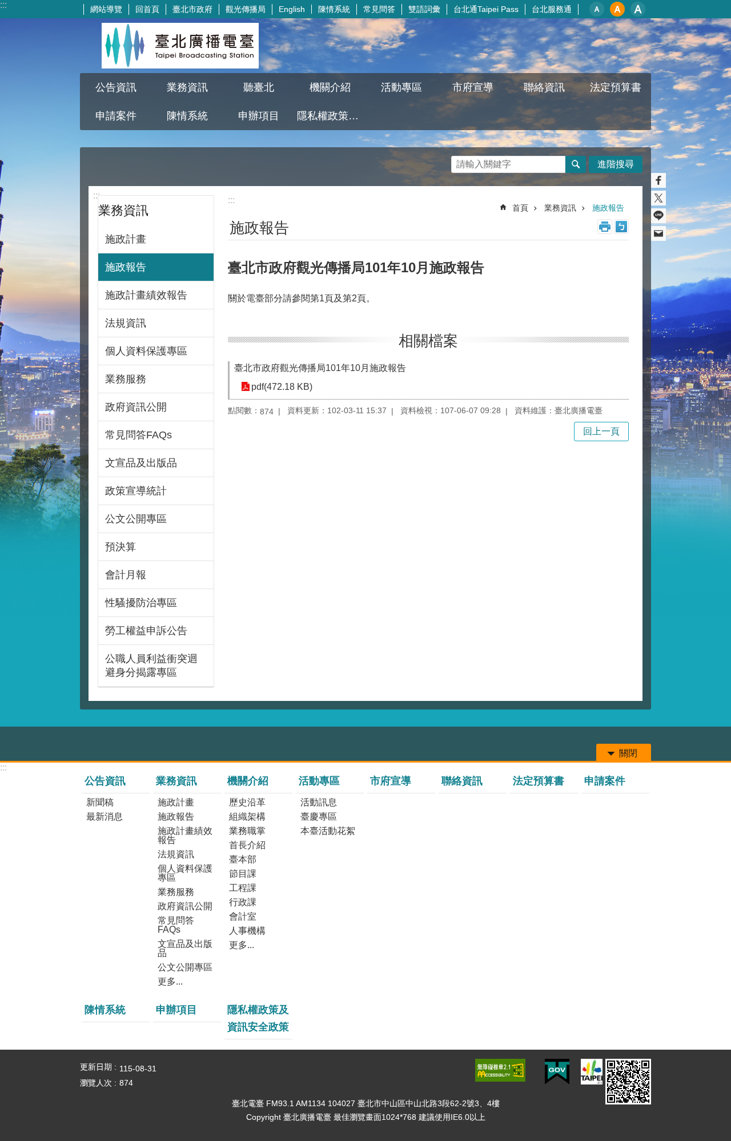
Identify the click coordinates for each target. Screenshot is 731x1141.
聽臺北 (258, 87)
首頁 (520, 207)
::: (3, 5)
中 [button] (617, 9)
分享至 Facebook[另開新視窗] (658, 180)
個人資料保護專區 (146, 351)
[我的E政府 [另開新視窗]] (557, 1072)
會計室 (242, 916)
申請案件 (115, 116)
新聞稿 (100, 802)
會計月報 (125, 574)
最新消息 (104, 816)
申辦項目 (258, 116)
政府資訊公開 (136, 407)
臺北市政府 (192, 9)
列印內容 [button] (604, 226)
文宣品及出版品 (141, 463)
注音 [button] (621, 226)
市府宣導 (472, 87)
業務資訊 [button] (187, 87)
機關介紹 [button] (330, 87)
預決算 (120, 547)
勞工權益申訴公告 (146, 630)
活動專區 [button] (401, 87)
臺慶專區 (318, 816)
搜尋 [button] (575, 164)
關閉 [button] (628, 753)
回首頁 (147, 9)
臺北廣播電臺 (180, 45)
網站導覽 (106, 9)
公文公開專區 (136, 519)
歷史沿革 (247, 802)
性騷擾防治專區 (141, 602)
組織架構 (247, 816)
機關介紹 (247, 781)
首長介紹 (247, 845)
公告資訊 (105, 781)
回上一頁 (601, 431)
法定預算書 (615, 87)
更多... (170, 981)
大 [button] (637, 9)
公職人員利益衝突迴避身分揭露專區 (151, 665)
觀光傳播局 (246, 9)
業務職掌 (247, 831)
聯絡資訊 (544, 87)
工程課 (242, 888)
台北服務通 (552, 9)
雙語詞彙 (424, 9)
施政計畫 (125, 239)
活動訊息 (318, 802)
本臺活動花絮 (327, 831)
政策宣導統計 (136, 491)
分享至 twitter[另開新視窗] (658, 198)
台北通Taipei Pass (486, 9)
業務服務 (125, 379)
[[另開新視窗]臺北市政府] (592, 1071)
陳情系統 (334, 9)
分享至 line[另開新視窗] (658, 215)
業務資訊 (560, 207)
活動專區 (319, 781)
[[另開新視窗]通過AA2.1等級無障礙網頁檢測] (500, 1070)
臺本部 (242, 859)
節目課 (242, 873)
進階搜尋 (615, 164)
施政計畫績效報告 (146, 295)
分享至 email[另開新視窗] (658, 233)
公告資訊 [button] (115, 87)
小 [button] (596, 9)
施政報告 (125, 267)
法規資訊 (125, 323)
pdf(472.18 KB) (281, 387)
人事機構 (247, 931)
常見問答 (379, 9)
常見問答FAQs (138, 435)
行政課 (242, 902)
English (292, 9)
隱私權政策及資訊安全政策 (331, 116)
